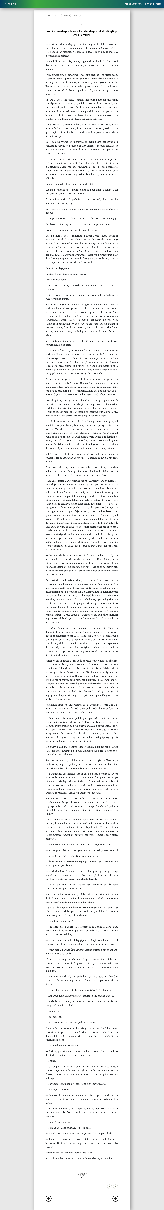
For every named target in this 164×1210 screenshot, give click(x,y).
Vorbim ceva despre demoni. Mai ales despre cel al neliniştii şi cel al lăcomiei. (76, 15)
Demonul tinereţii (67, 15)
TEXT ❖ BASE (9, 4)
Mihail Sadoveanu (58, 15)
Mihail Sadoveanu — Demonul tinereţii (143, 4)
